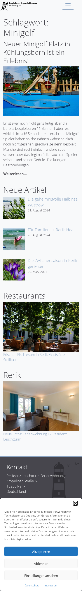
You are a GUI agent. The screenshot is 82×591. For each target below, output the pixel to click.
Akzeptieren (41, 551)
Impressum (51, 585)
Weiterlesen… (15, 173)
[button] (75, 503)
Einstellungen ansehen (41, 575)
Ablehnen (41, 563)
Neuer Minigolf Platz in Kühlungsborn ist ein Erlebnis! (36, 52)
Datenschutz (31, 585)
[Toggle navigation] (68, 5)
